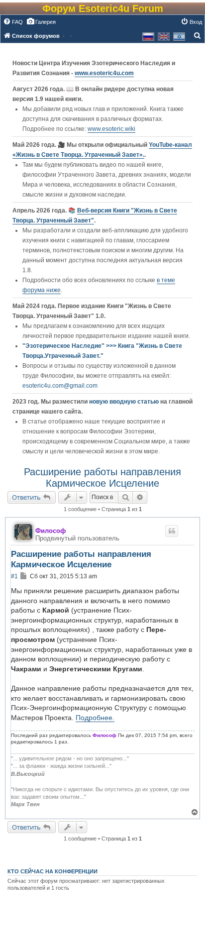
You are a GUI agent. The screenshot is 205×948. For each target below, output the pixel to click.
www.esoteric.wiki (111, 128)
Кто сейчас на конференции (52, 871)
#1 (14, 576)
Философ (50, 530)
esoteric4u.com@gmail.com (60, 385)
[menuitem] (13, 22)
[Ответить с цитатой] (171, 531)
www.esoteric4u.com (104, 73)
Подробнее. (95, 718)
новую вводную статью (124, 401)
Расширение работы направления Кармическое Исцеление (102, 477)
